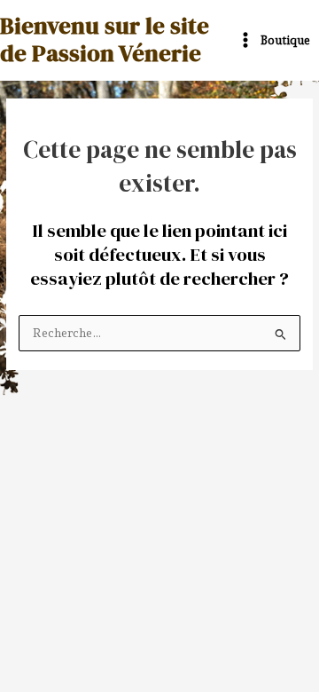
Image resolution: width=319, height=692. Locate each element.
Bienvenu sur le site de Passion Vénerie (104, 40)
